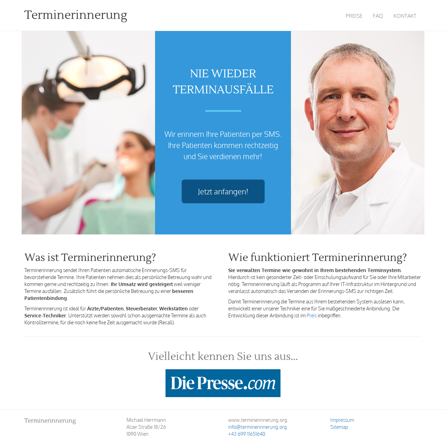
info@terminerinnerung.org (257, 427)
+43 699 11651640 (246, 434)
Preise (354, 16)
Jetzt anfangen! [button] (223, 191)
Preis (312, 315)
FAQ (378, 16)
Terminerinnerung (75, 15)
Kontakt (404, 16)
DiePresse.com (223, 383)
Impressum (342, 420)
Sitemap (339, 427)
